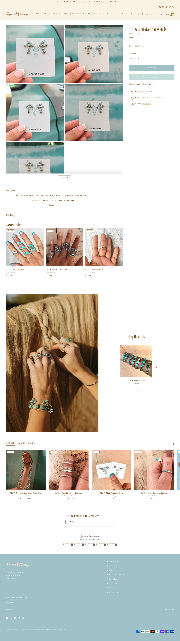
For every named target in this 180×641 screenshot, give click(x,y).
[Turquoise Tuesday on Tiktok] (170, 7)
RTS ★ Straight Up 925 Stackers (68, 493)
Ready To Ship (134, 33)
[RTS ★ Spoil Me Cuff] (136, 361)
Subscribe (169, 610)
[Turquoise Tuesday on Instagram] (163, 7)
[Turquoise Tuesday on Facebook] (160, 7)
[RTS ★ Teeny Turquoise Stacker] (154, 470)
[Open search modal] (162, 14)
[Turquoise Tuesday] (17, 14)
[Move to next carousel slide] (172, 444)
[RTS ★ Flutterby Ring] (25, 247)
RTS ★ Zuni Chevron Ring (56, 269)
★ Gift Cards (112, 583)
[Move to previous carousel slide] (166, 444)
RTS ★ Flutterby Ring (15, 269)
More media (64, 178)
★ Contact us (112, 592)
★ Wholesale (112, 588)
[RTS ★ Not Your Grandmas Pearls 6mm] (26, 470)
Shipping (132, 84)
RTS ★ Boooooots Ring (94, 269)
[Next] (123, 2)
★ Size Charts (112, 579)
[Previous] (57, 2)
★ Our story (112, 566)
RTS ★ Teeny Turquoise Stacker (154, 493)
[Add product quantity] (138, 58)
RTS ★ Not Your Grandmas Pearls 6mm (26, 493)
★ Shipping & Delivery (116, 574)
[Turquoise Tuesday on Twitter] (173, 7)
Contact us (147, 103)
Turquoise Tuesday (23, 629)
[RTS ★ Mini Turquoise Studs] (111, 470)
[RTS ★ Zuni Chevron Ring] (64, 247)
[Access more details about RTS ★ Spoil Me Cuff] (52, 411)
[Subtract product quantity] (131, 58)
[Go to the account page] (167, 14)
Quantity (132, 53)
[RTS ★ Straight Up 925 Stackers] (69, 470)
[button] (151, 77)
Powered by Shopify (12, 632)
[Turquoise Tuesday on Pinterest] (166, 7)
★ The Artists (112, 561)
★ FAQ (110, 570)
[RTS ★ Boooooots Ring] (104, 247)
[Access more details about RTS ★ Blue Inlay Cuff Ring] (71, 339)
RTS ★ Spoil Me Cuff (136, 380)
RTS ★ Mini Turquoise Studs (111, 493)
